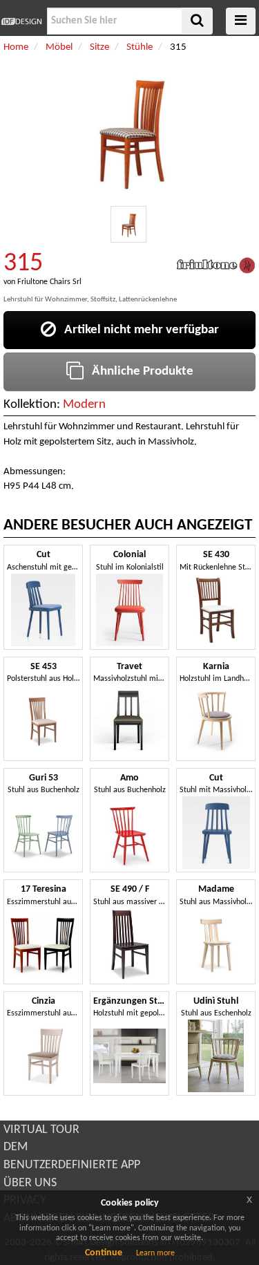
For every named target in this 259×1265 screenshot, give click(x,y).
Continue (103, 1253)
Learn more (155, 1253)
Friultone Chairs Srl (49, 282)
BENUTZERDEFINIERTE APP (71, 1165)
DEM (15, 1147)
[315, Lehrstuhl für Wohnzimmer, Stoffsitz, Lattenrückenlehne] (129, 224)
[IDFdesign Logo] (22, 21)
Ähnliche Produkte (138, 371)
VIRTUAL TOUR (41, 1129)
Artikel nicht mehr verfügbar (137, 330)
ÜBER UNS (30, 1183)
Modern (84, 404)
